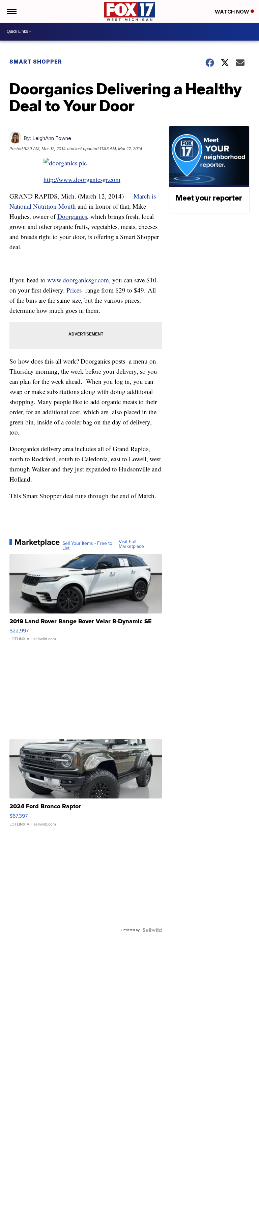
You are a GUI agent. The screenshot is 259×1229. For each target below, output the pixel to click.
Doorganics (72, 216)
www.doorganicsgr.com (78, 280)
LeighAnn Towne (51, 138)
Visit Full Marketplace (131, 544)
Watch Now (233, 11)
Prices (74, 290)
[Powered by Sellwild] (152, 930)
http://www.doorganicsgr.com (82, 179)
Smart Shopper (35, 61)
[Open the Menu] (11, 11)
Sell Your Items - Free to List (87, 546)
